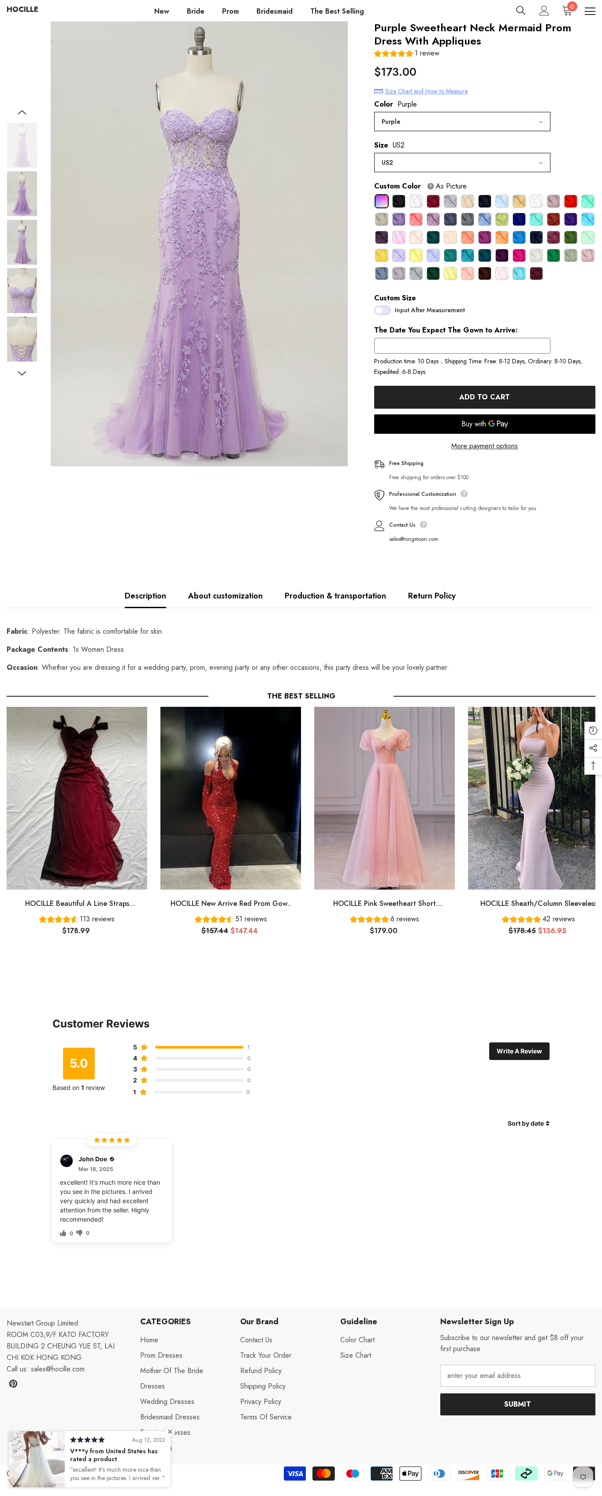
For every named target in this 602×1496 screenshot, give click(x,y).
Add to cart (482, 397)
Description (145, 596)
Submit (517, 1404)
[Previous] (22, 112)
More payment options (484, 446)
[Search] (521, 10)
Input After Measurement (430, 310)
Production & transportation (335, 596)
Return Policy (432, 596)
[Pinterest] (13, 1383)
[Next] (22, 373)
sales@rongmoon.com (413, 539)
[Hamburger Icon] (590, 11)
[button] (406, 54)
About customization (225, 596)
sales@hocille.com (58, 1369)
